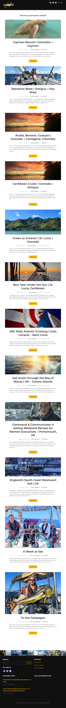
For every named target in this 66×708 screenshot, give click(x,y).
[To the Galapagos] (33, 573)
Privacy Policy (37, 662)
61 (42, 643)
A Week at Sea (33, 551)
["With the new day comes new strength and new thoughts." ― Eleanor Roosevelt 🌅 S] (13, 653)
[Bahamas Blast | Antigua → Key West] (33, 67)
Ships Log (37, 555)
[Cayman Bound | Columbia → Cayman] (33, 20)
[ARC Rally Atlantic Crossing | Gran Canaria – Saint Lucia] (33, 309)
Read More (33, 60)
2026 (32, 49)
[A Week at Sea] (33, 506)
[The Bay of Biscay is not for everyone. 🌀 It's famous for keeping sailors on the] (57, 653)
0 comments (44, 49)
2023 (30, 555)
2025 (29, 338)
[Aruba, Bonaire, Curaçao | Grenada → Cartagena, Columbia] (33, 113)
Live (34, 555)
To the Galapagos (33, 617)
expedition (36, 49)
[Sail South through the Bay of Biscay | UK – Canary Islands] (33, 356)
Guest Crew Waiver (39, 668)
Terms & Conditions (39, 665)
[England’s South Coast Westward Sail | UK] (33, 458)
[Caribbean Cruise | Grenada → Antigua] (33, 162)
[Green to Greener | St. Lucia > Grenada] (33, 210)
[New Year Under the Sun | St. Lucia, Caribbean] (33, 263)
